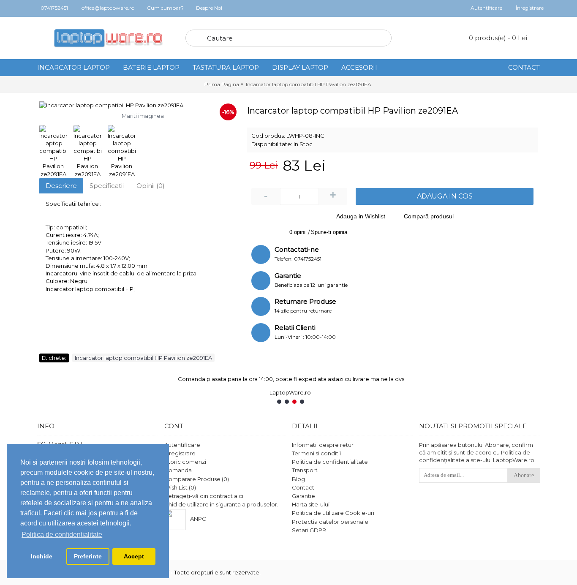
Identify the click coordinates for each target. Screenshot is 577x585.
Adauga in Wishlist (360, 216)
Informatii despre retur (323, 444)
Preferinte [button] (88, 556)
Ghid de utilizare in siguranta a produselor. (221, 504)
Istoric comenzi (185, 461)
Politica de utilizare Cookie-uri (333, 512)
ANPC (198, 519)
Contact (303, 487)
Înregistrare (180, 453)
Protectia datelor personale (330, 521)
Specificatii (107, 186)
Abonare (524, 475)
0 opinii (298, 232)
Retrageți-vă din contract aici (203, 495)
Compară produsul (429, 216)
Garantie (303, 495)
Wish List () (180, 487)
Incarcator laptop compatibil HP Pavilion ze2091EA (143, 357)
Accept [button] (134, 556)
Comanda (178, 470)
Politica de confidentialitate (330, 461)
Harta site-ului (310, 504)
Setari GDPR (309, 530)
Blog (298, 479)
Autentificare (182, 444)
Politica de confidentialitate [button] (62, 534)
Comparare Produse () (196, 479)
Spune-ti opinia (329, 232)
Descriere (61, 186)
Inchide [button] (41, 556)
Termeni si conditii (316, 453)
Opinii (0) (150, 186)
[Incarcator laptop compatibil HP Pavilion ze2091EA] (139, 105)
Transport (305, 470)
